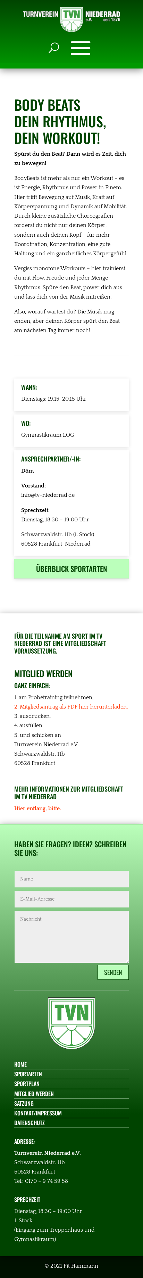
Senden (113, 972)
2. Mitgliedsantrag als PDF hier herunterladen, (71, 707)
